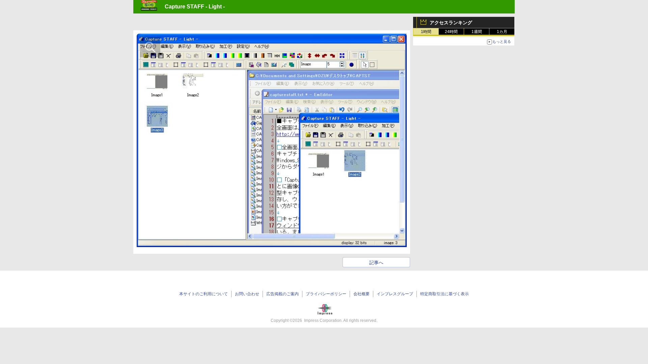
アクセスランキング (451, 22)
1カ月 (502, 31)
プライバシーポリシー (326, 294)
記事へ (376, 262)
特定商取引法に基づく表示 (444, 294)
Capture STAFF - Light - (195, 6)
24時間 (451, 31)
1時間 (426, 31)
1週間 (476, 31)
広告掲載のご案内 (282, 294)
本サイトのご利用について (203, 294)
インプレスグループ (395, 294)
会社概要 (361, 294)
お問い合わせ (247, 294)
